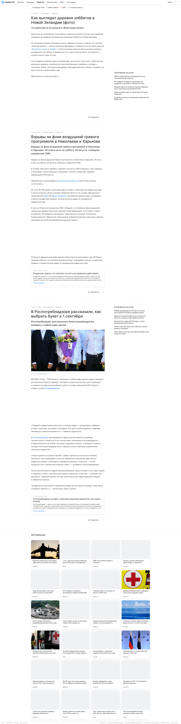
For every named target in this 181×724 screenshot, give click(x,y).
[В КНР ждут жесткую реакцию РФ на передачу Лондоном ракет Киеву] (75, 675)
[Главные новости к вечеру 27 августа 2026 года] (105, 584)
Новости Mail (45, 13)
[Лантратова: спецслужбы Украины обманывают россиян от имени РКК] (45, 645)
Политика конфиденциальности (133, 722)
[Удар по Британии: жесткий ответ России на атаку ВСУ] (45, 584)
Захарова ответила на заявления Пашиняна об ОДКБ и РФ (131, 98)
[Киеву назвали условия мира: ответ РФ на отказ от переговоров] (75, 705)
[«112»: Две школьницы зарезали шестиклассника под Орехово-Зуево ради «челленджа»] (75, 554)
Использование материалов (151, 722)
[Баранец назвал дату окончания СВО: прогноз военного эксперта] (45, 554)
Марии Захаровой (59, 196)
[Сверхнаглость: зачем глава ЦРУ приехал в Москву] (136, 645)
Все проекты (23, 722)
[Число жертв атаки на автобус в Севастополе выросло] (75, 614)
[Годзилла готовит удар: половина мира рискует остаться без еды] (136, 614)
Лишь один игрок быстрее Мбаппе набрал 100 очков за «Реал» (131, 333)
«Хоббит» (53, 49)
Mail (3, 722)
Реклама (16, 722)
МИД (46, 196)
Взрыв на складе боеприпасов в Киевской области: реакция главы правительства (129, 317)
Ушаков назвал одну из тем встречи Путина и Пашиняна (131, 93)
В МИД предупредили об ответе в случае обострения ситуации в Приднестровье (129, 312)
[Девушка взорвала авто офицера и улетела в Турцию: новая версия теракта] (136, 584)
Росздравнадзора (52, 388)
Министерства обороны (68, 181)
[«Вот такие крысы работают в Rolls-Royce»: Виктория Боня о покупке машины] (105, 705)
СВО (64, 7)
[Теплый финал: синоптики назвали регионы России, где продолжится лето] (105, 645)
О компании (9, 722)
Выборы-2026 (39, 7)
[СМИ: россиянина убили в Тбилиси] (105, 554)
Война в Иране (53, 7)
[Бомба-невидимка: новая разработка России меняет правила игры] (105, 675)
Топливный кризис (76, 7)
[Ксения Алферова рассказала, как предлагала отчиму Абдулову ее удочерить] (75, 645)
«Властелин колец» (39, 49)
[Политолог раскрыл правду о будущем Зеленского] (45, 705)
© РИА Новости (48, 307)
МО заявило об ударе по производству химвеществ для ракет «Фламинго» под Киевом (129, 82)
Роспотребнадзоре (40, 437)
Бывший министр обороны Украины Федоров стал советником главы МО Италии (131, 88)
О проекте (102, 722)
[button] (68, 351)
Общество (55, 13)
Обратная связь (165, 722)
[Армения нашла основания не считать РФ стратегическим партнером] (45, 675)
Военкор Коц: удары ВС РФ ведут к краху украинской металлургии (129, 322)
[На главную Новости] (9, 2)
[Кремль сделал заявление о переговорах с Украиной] (136, 554)
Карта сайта (174, 722)
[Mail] (3, 2)
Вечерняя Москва (48, 132)
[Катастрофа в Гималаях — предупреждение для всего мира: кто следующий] (45, 614)
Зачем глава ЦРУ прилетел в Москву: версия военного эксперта (130, 327)
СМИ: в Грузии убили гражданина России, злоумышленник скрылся (130, 77)
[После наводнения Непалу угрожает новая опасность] (136, 705)
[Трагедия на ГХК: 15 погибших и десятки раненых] (136, 675)
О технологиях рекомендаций (115, 722)
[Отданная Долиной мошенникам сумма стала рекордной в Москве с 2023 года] (105, 614)
